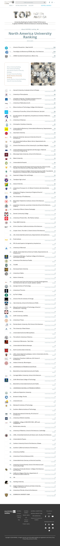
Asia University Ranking (13, 68)
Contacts (19, 513)
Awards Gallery (26, 515)
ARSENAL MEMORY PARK (36, 513)
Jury (26, 517)
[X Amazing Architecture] (49, 530)
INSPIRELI (19, 511)
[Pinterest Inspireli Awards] (45, 528)
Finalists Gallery (26, 524)
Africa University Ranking (14, 67)
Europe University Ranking (14, 74)
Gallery (31, 5)
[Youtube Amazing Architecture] (52, 524)
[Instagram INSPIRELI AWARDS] (48, 516)
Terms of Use (51, 537)
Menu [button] (11, 5)
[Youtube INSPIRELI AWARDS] (52, 516)
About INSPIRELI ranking (29, 29)
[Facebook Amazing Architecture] (45, 524)
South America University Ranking (16, 79)
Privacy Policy (26, 539)
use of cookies (34, 539)
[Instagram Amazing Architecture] (48, 524)
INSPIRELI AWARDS (46, 5)
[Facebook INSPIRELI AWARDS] (45, 516)
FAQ (19, 520)
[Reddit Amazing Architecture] (53, 528)
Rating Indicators (21, 5)
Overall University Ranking (14, 81)
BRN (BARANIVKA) (36, 516)
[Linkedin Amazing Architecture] (49, 528)
